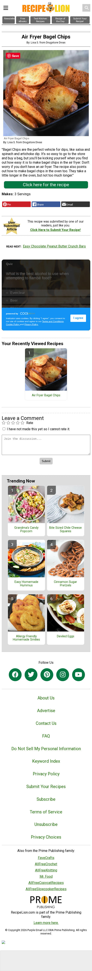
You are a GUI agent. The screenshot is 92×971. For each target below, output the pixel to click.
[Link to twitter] (31, 674)
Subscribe (46, 799)
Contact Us (46, 723)
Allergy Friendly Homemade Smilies (26, 638)
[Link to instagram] (62, 674)
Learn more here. (46, 923)
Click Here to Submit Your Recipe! (55, 230)
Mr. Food (46, 876)
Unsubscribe (46, 824)
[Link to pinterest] (46, 674)
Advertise (46, 710)
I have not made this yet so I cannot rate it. (38, 429)
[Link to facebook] (15, 674)
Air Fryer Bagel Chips (46, 395)
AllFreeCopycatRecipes (46, 883)
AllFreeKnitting (46, 870)
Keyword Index (46, 761)
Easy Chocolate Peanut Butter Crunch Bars (54, 246)
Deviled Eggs (65, 636)
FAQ (46, 736)
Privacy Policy (46, 773)
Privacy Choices (46, 837)
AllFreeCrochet (46, 864)
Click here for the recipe (46, 184)
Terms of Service (46, 811)
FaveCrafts (46, 858)
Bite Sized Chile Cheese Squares (65, 529)
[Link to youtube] (78, 674)
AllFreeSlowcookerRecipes (46, 889)
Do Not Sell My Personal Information (46, 748)
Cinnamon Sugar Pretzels (65, 583)
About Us (46, 698)
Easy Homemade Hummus (26, 583)
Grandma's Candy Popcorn (26, 529)
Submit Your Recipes (46, 786)
